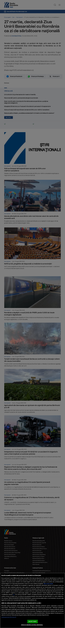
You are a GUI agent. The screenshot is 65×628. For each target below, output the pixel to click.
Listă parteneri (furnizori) (8, 617)
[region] (32, 600)
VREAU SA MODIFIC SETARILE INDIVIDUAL (32, 624)
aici (14, 594)
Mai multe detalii (48, 583)
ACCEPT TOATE (32, 621)
